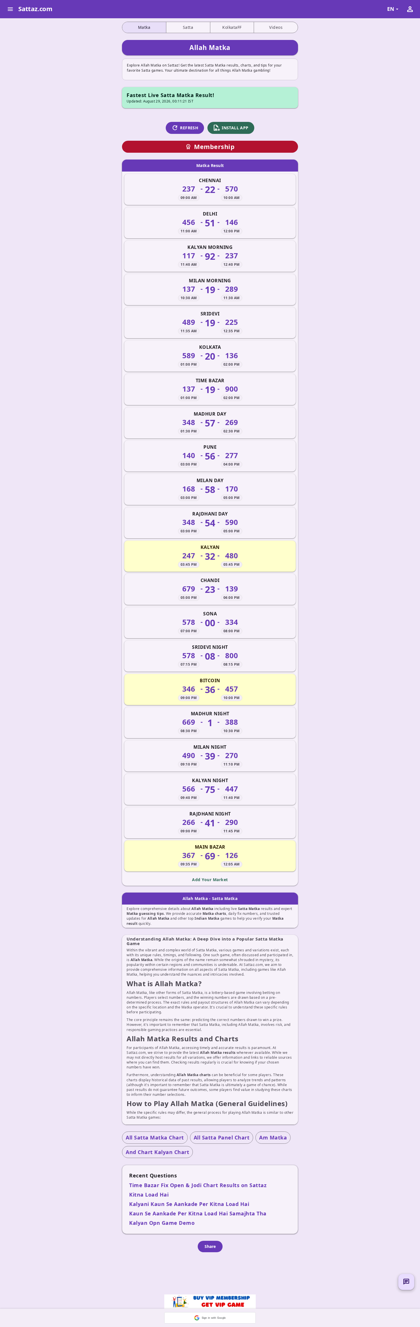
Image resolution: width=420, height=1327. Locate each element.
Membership (210, 146)
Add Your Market (210, 879)
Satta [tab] (188, 27)
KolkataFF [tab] (232, 27)
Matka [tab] (144, 27)
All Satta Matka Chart (155, 1137)
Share (210, 1246)
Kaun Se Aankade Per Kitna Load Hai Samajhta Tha (198, 1213)
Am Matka (273, 1137)
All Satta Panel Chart (222, 1137)
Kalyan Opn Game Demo (162, 1222)
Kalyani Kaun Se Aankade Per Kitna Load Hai (189, 1204)
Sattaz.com (35, 9)
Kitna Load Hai (149, 1194)
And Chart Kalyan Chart (157, 1152)
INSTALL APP (230, 128)
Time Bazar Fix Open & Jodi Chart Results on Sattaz (198, 1185)
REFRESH (184, 128)
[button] (210, 1318)
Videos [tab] (276, 27)
